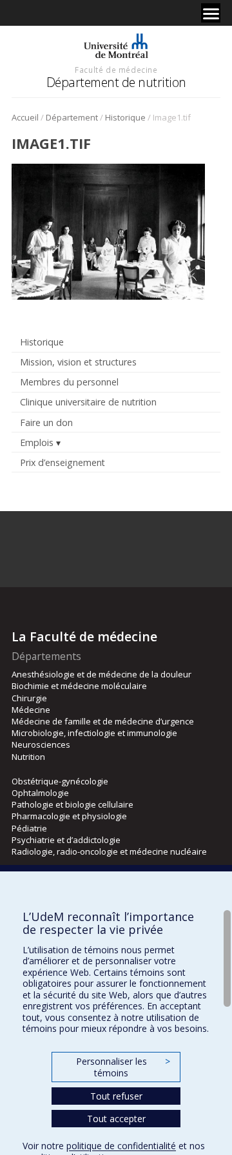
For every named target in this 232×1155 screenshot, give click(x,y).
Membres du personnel (69, 382)
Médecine (31, 709)
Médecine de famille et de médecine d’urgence (103, 721)
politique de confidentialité (121, 1146)
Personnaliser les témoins (123, 1067)
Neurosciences (41, 744)
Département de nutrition (116, 82)
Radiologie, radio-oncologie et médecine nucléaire (109, 851)
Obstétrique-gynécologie (60, 781)
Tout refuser (116, 1096)
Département (72, 117)
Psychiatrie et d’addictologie (66, 840)
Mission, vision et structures (78, 362)
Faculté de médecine (116, 69)
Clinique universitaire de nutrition (88, 402)
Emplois (36, 442)
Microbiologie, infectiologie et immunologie (94, 733)
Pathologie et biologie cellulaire (72, 804)
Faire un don (46, 422)
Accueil (25, 117)
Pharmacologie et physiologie (69, 816)
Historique (125, 117)
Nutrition (28, 756)
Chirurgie (29, 698)
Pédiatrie (29, 828)
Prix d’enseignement (62, 462)
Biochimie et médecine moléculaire (79, 686)
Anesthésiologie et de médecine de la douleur (101, 674)
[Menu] (210, 13)
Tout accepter (116, 1118)
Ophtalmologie (40, 793)
